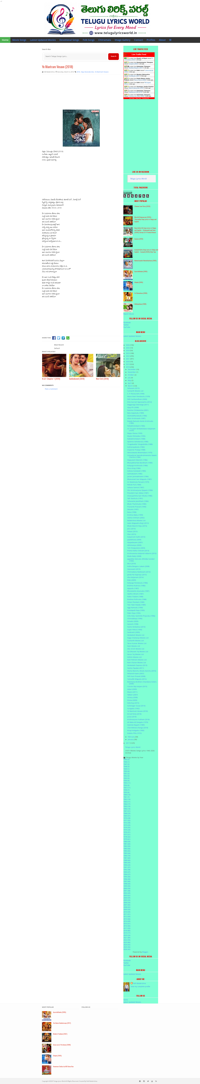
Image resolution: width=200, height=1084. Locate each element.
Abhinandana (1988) (140, 304)
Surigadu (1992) (133, 708)
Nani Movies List (133, 646)
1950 (126, 771)
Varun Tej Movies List (135, 654)
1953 (126, 778)
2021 (128, 359)
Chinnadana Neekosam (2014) (138, 572)
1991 (126, 867)
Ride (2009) (131, 580)
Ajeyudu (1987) (133, 588)
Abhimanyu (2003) (134, 545)
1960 (126, 795)
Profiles (151, 39)
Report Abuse (128, 314)
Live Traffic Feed (139, 54)
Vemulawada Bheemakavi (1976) (139, 452)
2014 (126, 921)
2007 (126, 905)
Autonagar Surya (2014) (136, 706)
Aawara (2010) (138, 239)
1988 (126, 860)
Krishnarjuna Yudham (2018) (138, 719)
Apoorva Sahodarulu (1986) (137, 441)
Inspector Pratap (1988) (136, 450)
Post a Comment (51, 389)
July (129, 378)
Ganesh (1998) (132, 624)
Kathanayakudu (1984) (136, 447)
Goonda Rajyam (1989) (136, 725)
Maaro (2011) (132, 692)
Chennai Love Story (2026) (136, 96)
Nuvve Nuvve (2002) (140, 80)
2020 (128, 361)
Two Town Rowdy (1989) (136, 605)
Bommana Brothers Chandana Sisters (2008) (141, 683)
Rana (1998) (131, 512)
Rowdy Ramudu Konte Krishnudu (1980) (140, 422)
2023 (128, 353)
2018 (128, 367)
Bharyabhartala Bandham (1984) (139, 463)
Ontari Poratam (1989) (135, 602)
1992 (126, 869)
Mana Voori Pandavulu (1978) (138, 396)
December (132, 369)
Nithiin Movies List (134, 657)
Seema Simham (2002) (135, 518)
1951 (126, 773)
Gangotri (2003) (133, 63)
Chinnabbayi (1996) (134, 618)
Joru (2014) (131, 529)
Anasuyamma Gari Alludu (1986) (139, 496)
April (130, 383)
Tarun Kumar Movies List (136, 643)
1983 (126, 848)
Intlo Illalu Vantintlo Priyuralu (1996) (141, 616)
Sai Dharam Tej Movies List (137, 651)
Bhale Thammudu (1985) (136, 504)
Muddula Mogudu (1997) (136, 67)
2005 (126, 900)
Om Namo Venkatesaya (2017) (62, 1023)
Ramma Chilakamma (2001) (137, 410)
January (131, 739)
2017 (128, 743)
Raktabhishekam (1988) (136, 439)
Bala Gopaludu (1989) (135, 413)
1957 (126, 787)
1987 (126, 858)
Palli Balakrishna (139, 983)
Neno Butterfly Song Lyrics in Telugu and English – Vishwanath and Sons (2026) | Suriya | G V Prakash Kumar (145, 230)
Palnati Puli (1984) (134, 485)
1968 (126, 813)
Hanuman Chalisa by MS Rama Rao (63, 1066)
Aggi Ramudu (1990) (135, 607)
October (131, 375)
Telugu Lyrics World (138, 178)
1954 (126, 780)
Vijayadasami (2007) (135, 542)
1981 (126, 844)
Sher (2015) (131, 534)
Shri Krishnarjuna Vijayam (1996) (140, 490)
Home (5, 39)
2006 (126, 902)
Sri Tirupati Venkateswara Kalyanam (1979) (141, 430)
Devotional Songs (69, 39)
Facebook (127, 322)
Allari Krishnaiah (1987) (136, 418)
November (132, 372)
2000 (126, 888)
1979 (126, 839)
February (131, 737)
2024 (128, 350)
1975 (126, 830)
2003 (126, 895)
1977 (126, 834)
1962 (126, 799)
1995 (126, 877)
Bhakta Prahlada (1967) (60, 1034)
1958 (126, 790)
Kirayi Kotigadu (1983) (135, 730)
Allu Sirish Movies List (135, 649)
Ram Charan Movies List (136, 662)
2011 (126, 914)
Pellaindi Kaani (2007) (135, 673)
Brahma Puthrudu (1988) (136, 599)
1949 (126, 769)
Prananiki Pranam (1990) (136, 507)
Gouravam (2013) (133, 569)
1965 (126, 806)
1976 (126, 832)
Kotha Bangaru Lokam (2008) (138, 566)
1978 (126, 837)
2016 (126, 926)
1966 (126, 809)
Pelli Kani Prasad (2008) (136, 676)
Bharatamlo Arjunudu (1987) (138, 591)
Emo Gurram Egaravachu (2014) (139, 402)
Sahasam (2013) (133, 388)
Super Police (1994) (134, 630)
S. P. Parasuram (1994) (135, 394)
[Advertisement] (81, 93)
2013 (126, 919)
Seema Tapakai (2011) (135, 668)
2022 (128, 356)
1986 (126, 856)
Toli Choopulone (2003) (136, 548)
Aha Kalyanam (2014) (135, 577)
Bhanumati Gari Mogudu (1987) (139, 479)
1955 (126, 783)
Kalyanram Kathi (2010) (136, 537)
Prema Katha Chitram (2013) (138, 551)
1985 (126, 853)
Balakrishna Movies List (136, 520)
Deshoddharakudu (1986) (137, 416)
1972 (126, 823)
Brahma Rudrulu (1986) (136, 586)
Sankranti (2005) (133, 632)
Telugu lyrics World (59, 1081)
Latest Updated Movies (43, 39)
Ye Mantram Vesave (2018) (57, 66)
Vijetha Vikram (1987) (135, 594)
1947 (126, 764)
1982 (126, 846)
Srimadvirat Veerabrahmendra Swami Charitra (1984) (142, 456)
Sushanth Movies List (135, 640)
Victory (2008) (132, 697)
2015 (126, 923)
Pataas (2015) (132, 531)
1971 (126, 820)
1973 (126, 825)
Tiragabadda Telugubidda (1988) (140, 444)
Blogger (145, 952)
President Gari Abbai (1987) (137, 493)
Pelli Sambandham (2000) (137, 399)
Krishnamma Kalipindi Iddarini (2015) (141, 553)
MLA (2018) (131, 563)
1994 (126, 874)
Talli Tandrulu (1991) (135, 498)
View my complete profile (140, 986)
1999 (126, 886)
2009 (126, 909)
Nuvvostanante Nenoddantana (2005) (145, 260)
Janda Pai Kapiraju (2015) (137, 575)
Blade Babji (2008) (134, 556)
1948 (126, 766)
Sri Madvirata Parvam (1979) (138, 482)
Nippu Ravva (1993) (134, 433)
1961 (126, 797)
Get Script (131, 98)
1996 (126, 879)
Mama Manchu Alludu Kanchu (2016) (141, 671)
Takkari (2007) (132, 695)
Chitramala (104, 39)
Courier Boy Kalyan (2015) (137, 686)
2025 (128, 348)
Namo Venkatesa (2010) (136, 627)
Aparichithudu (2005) (140, 271)
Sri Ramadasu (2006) (140, 293)
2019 (128, 364)
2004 (126, 898)
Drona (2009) (132, 700)
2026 (128, 345)
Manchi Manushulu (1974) (136, 88)
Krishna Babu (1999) (135, 515)
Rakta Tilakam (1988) (135, 596)
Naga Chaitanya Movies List (138, 638)
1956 (126, 785)
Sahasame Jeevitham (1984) (137, 501)
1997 (126, 881)
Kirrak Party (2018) (134, 714)
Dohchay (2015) (133, 703)
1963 (126, 802)
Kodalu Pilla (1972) (134, 733)
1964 (126, 804)
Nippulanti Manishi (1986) (137, 460)
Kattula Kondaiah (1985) (136, 471)
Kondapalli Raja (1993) (136, 610)
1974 (126, 827)
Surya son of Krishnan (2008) (62, 1044)
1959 (126, 792)
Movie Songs (19, 39)
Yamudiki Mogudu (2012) (137, 679)
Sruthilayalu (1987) (134, 76)
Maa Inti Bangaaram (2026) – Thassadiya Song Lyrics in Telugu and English (145, 219)
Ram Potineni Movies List (137, 660)
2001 (126, 891)
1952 (126, 776)
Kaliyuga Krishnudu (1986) (137, 465)
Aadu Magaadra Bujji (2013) (138, 523)
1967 (126, 811)
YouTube (126, 327)
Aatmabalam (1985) (134, 474)
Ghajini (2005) (138, 282)
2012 (126, 916)
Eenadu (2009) (132, 621)
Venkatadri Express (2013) (137, 665)
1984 (126, 851)
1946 (126, 762)
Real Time (138, 98)
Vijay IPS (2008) (133, 407)
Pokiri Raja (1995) (134, 613)
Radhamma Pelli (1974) (135, 92)
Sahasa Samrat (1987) (135, 487)
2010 (126, 912)
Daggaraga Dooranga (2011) (138, 405)
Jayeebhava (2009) (134, 540)
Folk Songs (89, 39)
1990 (126, 865)
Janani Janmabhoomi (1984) (137, 476)
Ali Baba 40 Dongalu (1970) (137, 722)
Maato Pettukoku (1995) (136, 436)
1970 (126, 818)
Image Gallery (122, 39)
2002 (126, 893)
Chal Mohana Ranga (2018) (137, 728)
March (130, 386)
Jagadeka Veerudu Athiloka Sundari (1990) (141, 560)
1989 (126, 862)
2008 (126, 907)
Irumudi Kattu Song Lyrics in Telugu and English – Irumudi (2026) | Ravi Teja (146, 250)
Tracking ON (145, 98)
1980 (126, 841)
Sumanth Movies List (135, 391)
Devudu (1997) (132, 509)
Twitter (126, 325)
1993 (126, 872)
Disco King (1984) (134, 468)
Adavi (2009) (132, 689)
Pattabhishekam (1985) (136, 426)
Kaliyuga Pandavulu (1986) (137, 583)
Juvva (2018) (131, 717)
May (129, 380)
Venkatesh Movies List (135, 635)
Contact (138, 39)
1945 (126, 759)
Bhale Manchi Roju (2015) (137, 526)
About (162, 39)
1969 (126, 816)
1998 (126, 884)
